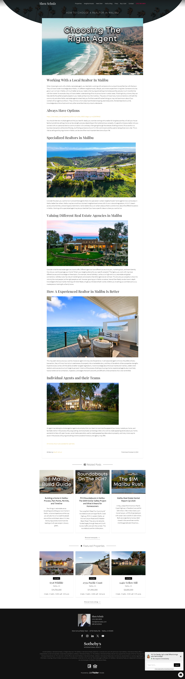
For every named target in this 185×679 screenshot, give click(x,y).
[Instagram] (87, 636)
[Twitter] (98, 636)
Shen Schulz (97, 616)
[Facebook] (82, 636)
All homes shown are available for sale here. (61, 444)
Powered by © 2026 (92, 673)
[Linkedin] (92, 636)
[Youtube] (103, 636)
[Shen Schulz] (84, 620)
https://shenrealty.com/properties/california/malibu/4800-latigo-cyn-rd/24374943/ (74, 116)
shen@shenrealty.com (99, 622)
